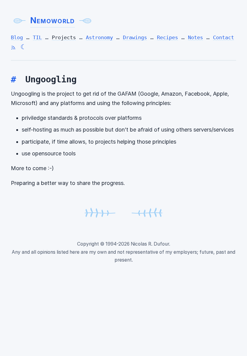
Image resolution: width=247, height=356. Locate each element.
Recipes (167, 37)
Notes (195, 37)
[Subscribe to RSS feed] (13, 47)
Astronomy (99, 37)
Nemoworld (52, 20)
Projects (64, 37)
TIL (37, 37)
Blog (17, 37)
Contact (223, 37)
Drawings (135, 37)
